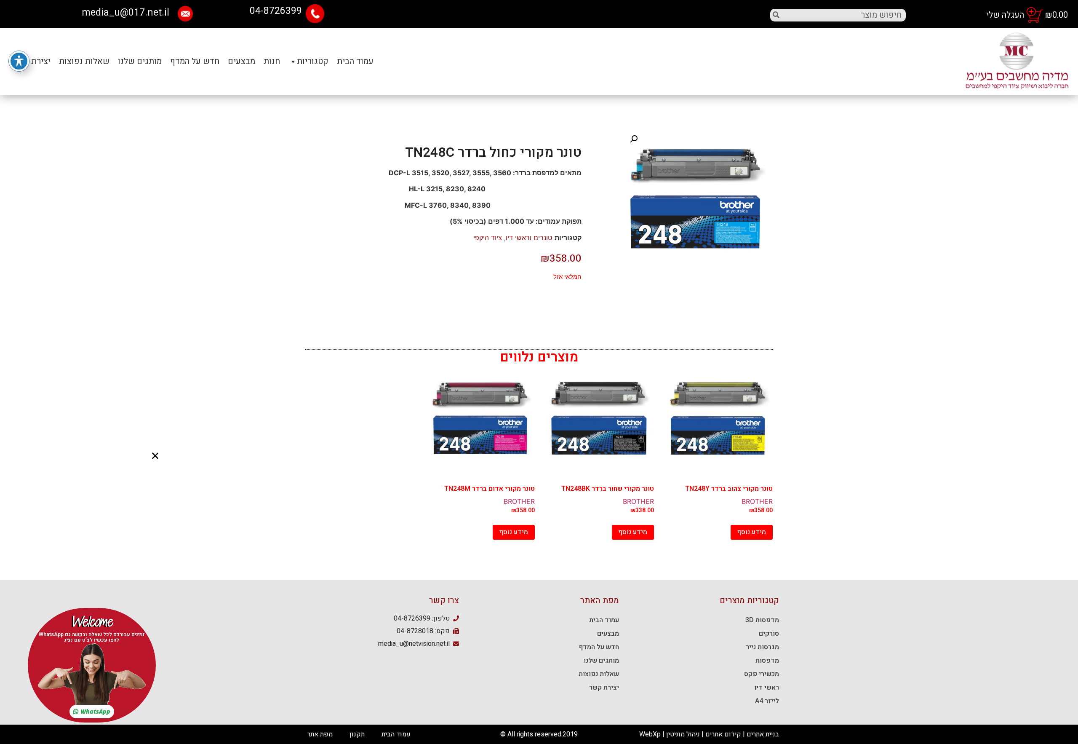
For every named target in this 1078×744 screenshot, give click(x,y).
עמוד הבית (355, 61)
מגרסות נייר (762, 647)
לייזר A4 (767, 701)
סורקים (769, 634)
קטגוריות (312, 61)
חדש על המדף (194, 61)
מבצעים (241, 61)
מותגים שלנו (601, 661)
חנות (272, 61)
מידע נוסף (751, 532)
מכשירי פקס (761, 674)
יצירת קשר (604, 687)
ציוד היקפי (487, 237)
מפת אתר (320, 734)
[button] (91, 711)
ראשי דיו (766, 687)
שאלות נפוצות (599, 674)
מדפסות (767, 661)
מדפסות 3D (762, 620)
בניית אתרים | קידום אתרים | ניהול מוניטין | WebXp (709, 734)
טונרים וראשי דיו (529, 237)
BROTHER (757, 501)
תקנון (357, 734)
